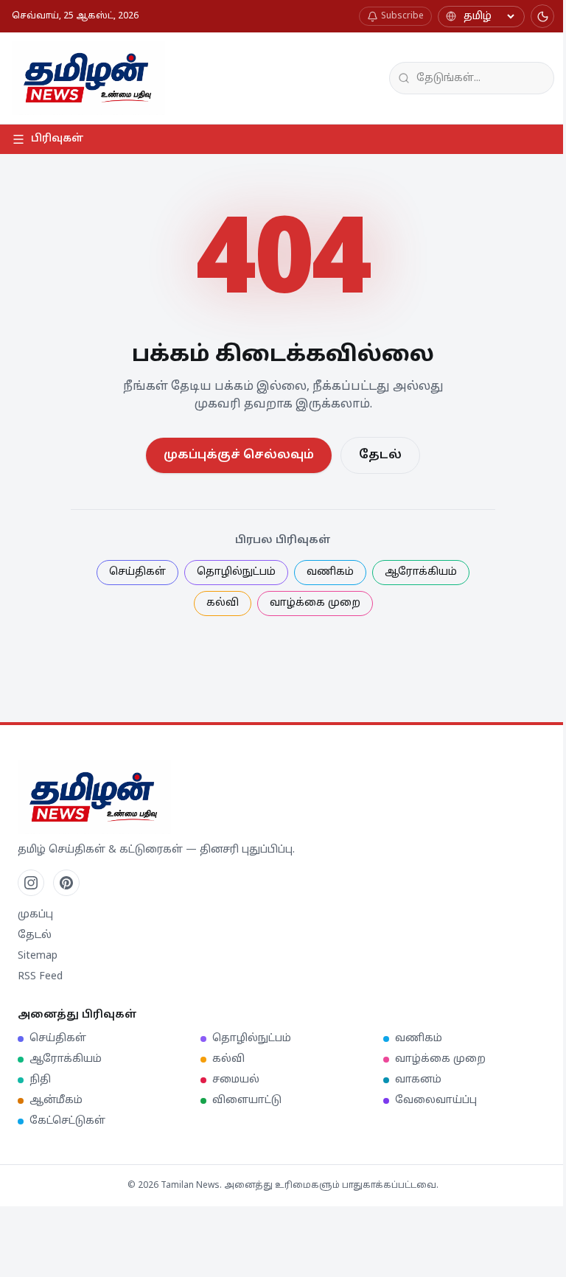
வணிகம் (330, 572)
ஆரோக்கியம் (421, 572)
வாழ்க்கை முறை (315, 603)
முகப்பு (35, 915)
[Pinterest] (66, 883)
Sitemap (37, 956)
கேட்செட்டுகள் (67, 1121)
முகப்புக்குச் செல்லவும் (239, 455)
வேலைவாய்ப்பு (436, 1100)
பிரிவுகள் (57, 139)
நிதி (40, 1080)
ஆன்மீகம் (56, 1100)
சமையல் (235, 1080)
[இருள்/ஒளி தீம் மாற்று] (542, 16)
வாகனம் (418, 1080)
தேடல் (380, 455)
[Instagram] (31, 883)
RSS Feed (40, 976)
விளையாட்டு (247, 1100)
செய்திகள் (137, 572)
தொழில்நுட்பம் (236, 572)
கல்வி (222, 603)
